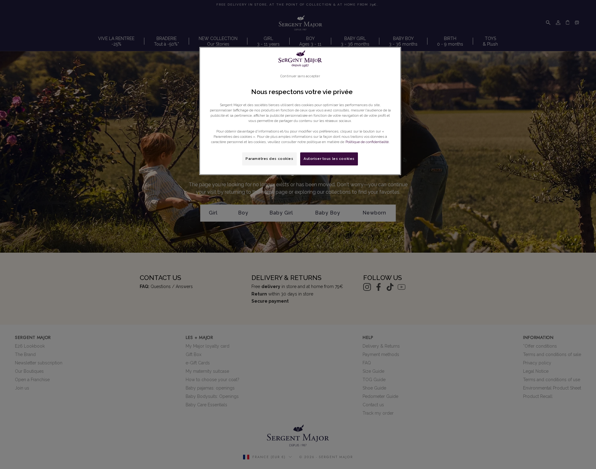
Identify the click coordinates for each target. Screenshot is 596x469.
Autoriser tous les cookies (329, 158)
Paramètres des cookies (269, 158)
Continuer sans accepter (300, 76)
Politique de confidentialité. (367, 142)
